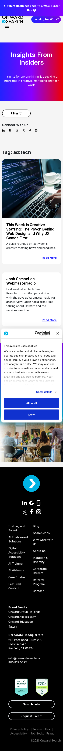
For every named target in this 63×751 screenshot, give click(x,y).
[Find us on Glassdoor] (17, 130)
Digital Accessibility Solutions (16, 552)
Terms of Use (41, 729)
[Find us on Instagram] (36, 130)
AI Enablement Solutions (18, 539)
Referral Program (39, 582)
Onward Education (20, 621)
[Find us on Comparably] (10, 130)
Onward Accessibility (22, 616)
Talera (12, 626)
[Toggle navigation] (7, 26)
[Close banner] (58, 333)
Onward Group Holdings (24, 612)
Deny (31, 414)
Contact (38, 591)
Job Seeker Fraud (42, 733)
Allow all (31, 402)
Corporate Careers (40, 571)
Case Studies (16, 577)
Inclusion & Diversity (40, 560)
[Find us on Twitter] (23, 130)
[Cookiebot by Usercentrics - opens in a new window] (37, 333)
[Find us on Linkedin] (3, 130)
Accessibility (18, 733)
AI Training (15, 563)
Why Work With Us (43, 542)
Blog (36, 526)
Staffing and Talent (16, 528)
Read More (49, 257)
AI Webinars (16, 570)
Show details (44, 391)
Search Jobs (41, 533)
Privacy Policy (19, 729)
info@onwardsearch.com (25, 658)
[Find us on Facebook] (30, 130)
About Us (39, 551)
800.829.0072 (17, 662)
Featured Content (14, 586)
